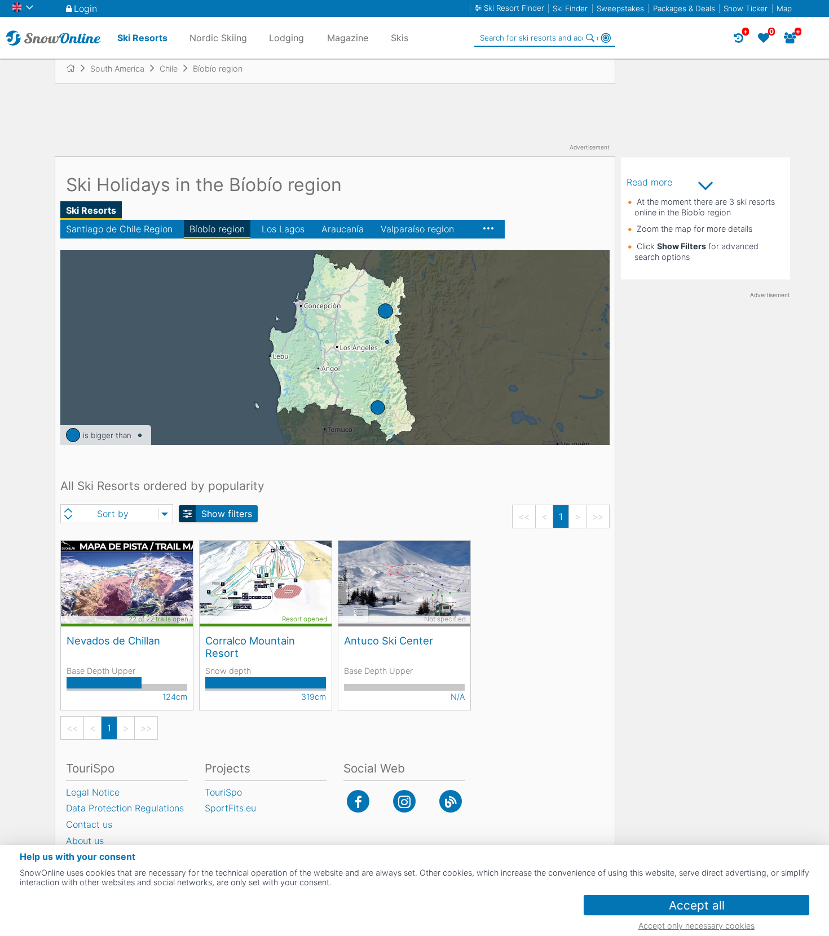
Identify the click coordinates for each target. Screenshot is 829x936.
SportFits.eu (230, 808)
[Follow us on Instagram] (404, 801)
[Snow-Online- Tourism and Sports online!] (75, 68)
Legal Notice (93, 792)
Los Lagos (283, 229)
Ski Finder (570, 8)
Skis (399, 37)
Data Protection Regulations (125, 808)
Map (784, 8)
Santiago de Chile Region (119, 229)
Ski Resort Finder (514, 8)
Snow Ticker (746, 8)
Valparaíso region (417, 229)
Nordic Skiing (218, 37)
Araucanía (342, 229)
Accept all (697, 905)
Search (590, 37)
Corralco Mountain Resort (250, 646)
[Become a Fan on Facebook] (358, 801)
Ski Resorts (91, 210)
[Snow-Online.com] (53, 38)
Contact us (89, 824)
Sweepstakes (620, 8)
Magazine (347, 37)
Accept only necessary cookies (696, 925)
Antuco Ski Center (388, 640)
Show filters (226, 513)
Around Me (605, 37)
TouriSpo (223, 792)
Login (85, 8)
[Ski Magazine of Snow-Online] (450, 801)
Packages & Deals (684, 8)
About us (85, 840)
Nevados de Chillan (113, 640)
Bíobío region (217, 229)
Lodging (286, 37)
